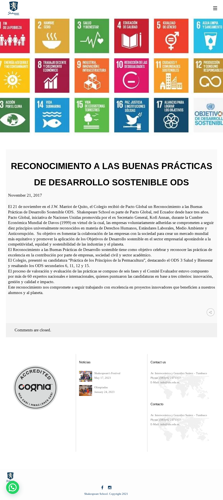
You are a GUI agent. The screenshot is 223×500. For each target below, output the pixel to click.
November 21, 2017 (25, 195)
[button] (12, 487)
